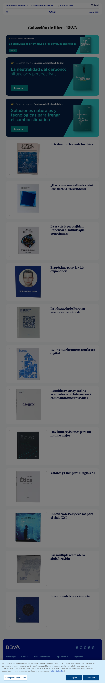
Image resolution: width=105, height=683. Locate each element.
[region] (52, 671)
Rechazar (91, 678)
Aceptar (73, 678)
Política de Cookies (57, 671)
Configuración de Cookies (16, 678)
